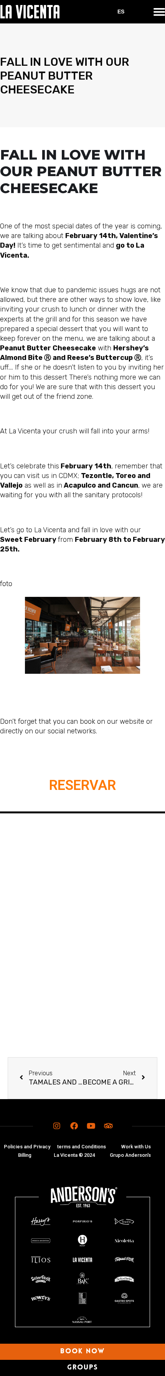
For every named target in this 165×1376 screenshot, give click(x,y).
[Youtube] (91, 1126)
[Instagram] (56, 1126)
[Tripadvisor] (108, 1126)
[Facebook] (74, 1126)
